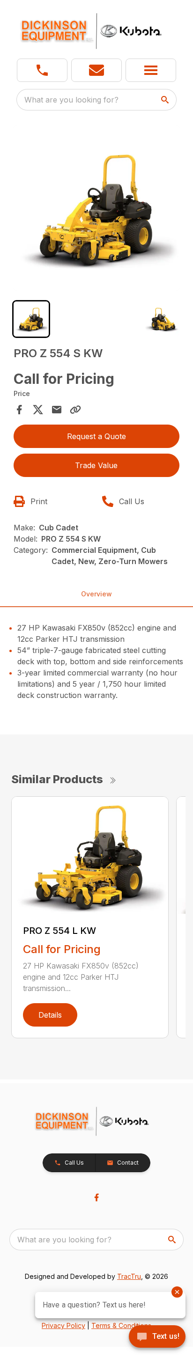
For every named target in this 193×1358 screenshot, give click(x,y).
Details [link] (50, 1015)
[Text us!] (157, 1337)
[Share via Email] (56, 409)
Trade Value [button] (96, 465)
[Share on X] (38, 409)
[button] (42, 70)
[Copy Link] (75, 409)
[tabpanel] (97, 209)
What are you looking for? (71, 99)
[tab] (31, 319)
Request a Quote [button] (96, 436)
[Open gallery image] (97, 208)
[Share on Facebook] (19, 409)
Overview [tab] (96, 594)
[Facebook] (96, 1197)
